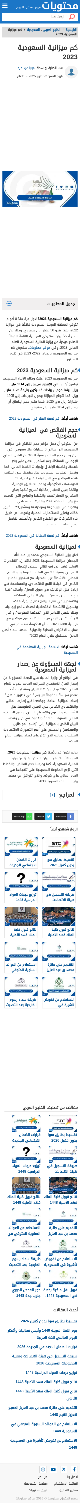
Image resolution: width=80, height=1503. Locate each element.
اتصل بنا (72, 1477)
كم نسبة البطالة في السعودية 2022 (33, 535)
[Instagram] (42, 1469)
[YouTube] (53, 1469)
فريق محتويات (38, 1490)
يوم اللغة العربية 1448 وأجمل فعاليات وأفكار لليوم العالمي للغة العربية (42, 1334)
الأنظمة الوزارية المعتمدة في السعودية (47, 650)
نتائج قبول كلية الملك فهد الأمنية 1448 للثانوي (46, 1395)
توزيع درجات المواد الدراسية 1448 (51, 1372)
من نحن (43, 1477)
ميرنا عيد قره (26, 68)
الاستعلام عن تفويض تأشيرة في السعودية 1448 (43, 1444)
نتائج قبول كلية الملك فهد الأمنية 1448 (46, 1381)
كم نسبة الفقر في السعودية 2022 (34, 418)
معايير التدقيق (68, 1490)
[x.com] (63, 1469)
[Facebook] (74, 1469)
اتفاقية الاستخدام (66, 1483)
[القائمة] (5, 6)
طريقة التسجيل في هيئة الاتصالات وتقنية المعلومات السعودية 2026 (44, 1360)
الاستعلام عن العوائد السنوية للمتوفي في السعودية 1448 (44, 1428)
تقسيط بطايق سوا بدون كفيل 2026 (49, 1321)
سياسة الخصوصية (36, 1483)
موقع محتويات (39, 347)
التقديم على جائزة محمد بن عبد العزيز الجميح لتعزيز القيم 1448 (42, 1411)
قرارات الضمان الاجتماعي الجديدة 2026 (47, 1346)
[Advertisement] (40, 126)
